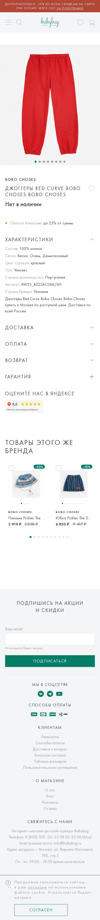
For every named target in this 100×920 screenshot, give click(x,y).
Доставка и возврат (50, 749)
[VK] (41, 694)
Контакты (50, 802)
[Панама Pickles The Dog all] (26, 484)
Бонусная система (50, 755)
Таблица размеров (50, 761)
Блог (50, 796)
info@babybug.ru (67, 843)
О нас (50, 790)
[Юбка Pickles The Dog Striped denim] (73, 484)
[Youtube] (59, 694)
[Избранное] (80, 22)
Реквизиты (50, 736)
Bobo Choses (20, 179)
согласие (37, 887)
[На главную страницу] (50, 22)
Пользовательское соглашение (50, 767)
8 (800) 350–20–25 (42, 837)
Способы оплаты (50, 743)
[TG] (50, 694)
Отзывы (50, 808)
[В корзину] (92, 22)
